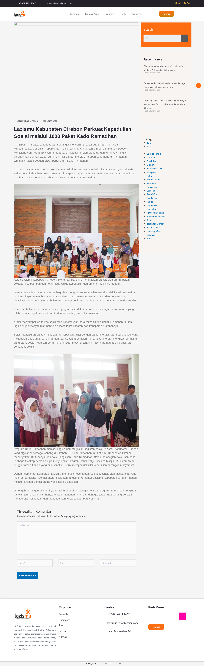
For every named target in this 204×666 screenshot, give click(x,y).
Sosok (150, 220)
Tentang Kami (92, 13)
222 (149, 146)
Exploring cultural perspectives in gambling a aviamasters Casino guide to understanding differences (165, 104)
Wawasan (151, 235)
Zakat (149, 238)
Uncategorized (154, 231)
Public (150, 201)
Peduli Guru (152, 194)
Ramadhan (152, 209)
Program (109, 13)
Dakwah (151, 157)
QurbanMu (152, 205)
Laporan (151, 190)
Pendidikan (152, 198)
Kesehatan (152, 183)
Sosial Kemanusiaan (156, 216)
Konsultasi (152, 187)
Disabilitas (152, 161)
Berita (123, 13)
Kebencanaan (153, 179)
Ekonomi (151, 164)
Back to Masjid (154, 153)
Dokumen (137, 13)
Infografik (152, 172)
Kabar (150, 176)
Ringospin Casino (155, 212)
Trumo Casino (153, 227)
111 (149, 142)
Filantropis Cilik (154, 168)
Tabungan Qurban (155, 223)
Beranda (74, 13)
